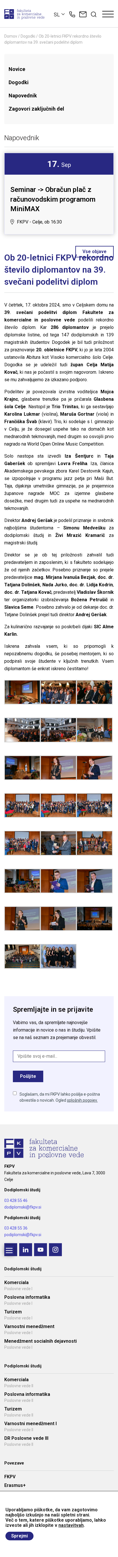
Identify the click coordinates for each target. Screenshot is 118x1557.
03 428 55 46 (15, 1200)
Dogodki (28, 36)
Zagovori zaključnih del (36, 109)
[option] (59, 193)
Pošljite (28, 1076)
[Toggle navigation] (108, 14)
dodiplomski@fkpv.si (22, 1207)
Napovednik (23, 96)
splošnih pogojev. (82, 1100)
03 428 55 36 (15, 1228)
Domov (10, 36)
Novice (17, 69)
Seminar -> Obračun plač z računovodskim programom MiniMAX (52, 199)
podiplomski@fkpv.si (22, 1234)
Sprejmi (19, 1536)
